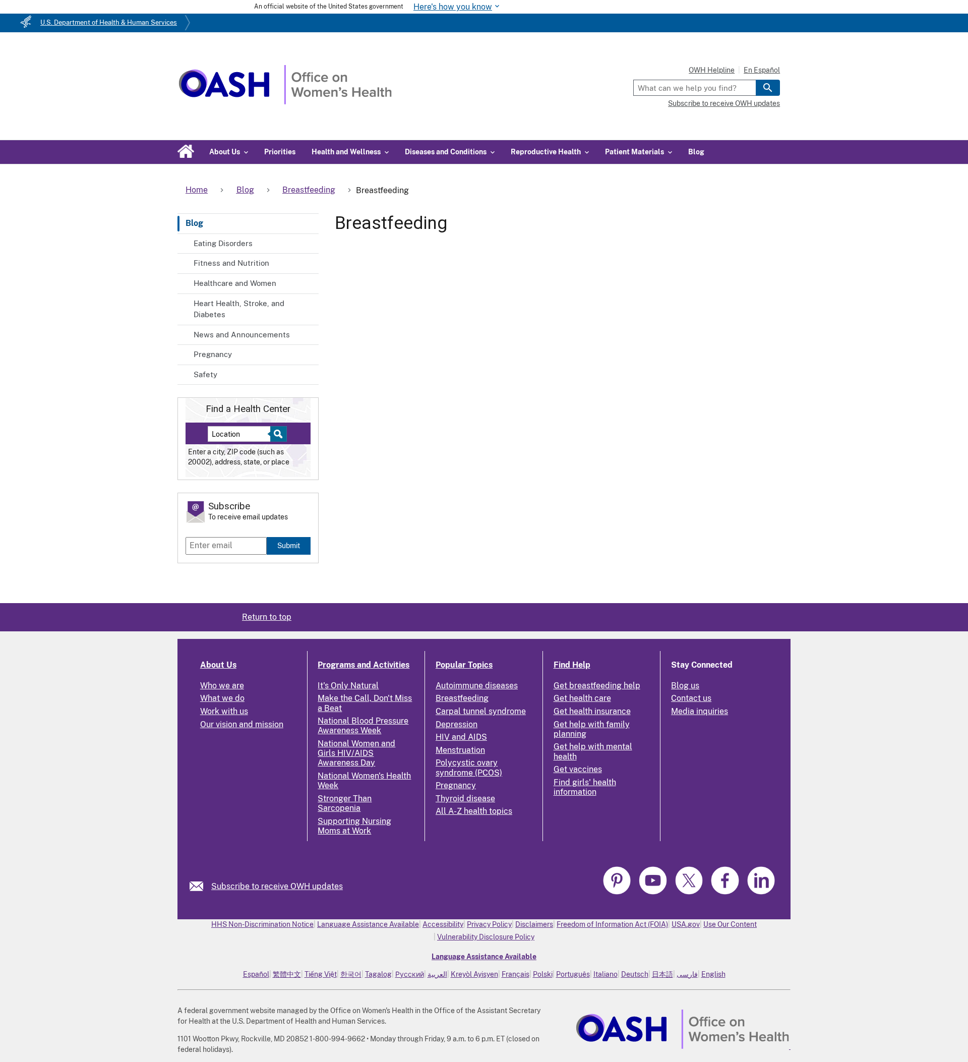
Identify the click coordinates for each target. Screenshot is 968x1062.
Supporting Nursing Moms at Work (354, 826)
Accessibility (442, 924)
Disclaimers (534, 924)
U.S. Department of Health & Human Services (108, 22)
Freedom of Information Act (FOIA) (612, 924)
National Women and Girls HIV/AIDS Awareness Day (356, 753)
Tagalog (378, 974)
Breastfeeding (462, 698)
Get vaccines (578, 769)
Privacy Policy (489, 924)
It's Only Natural (348, 685)
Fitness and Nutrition (231, 263)
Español (256, 974)
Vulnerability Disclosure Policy (485, 937)
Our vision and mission (241, 724)
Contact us (691, 698)
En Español (762, 70)
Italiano (605, 974)
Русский (409, 974)
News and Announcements (242, 334)
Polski (543, 974)
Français (515, 974)
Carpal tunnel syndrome (481, 711)
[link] (200, 886)
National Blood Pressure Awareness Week (363, 725)
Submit (288, 545)
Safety (205, 374)
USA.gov (686, 924)
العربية (437, 974)
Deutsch (634, 974)
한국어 (350, 974)
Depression (456, 724)
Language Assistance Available (368, 924)
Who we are (222, 685)
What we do (222, 698)
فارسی (687, 974)
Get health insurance (592, 711)
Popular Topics (464, 665)
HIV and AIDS (461, 737)
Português (573, 974)
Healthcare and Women (235, 283)
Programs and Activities (363, 665)
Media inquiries (699, 711)
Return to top (266, 617)
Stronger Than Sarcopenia (345, 803)
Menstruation (460, 750)
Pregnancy (213, 354)
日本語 (662, 974)
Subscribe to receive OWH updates (724, 103)
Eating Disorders (223, 243)
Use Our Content (730, 924)
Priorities (279, 152)
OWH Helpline (712, 70)
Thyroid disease (465, 798)
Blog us (685, 685)
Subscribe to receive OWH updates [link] (277, 886)
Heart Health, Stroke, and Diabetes (239, 309)
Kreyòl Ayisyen (474, 974)
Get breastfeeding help (597, 685)
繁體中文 (287, 974)
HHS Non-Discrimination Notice (262, 924)
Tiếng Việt (321, 974)
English (713, 974)
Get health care (582, 698)
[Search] (768, 88)
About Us (218, 665)
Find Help (572, 665)
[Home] (285, 101)
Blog (696, 152)
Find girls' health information (585, 787)
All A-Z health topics (474, 811)
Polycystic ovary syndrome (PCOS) (469, 767)
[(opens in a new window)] (618, 893)
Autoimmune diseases (477, 685)
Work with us (224, 711)
